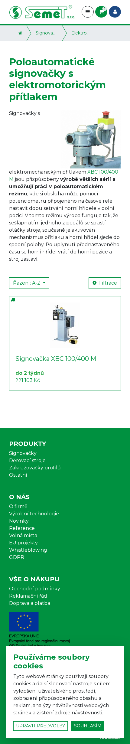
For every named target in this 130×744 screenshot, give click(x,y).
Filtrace (107, 283)
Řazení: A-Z (27, 283)
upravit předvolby (40, 726)
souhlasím (88, 726)
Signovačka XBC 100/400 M (55, 358)
